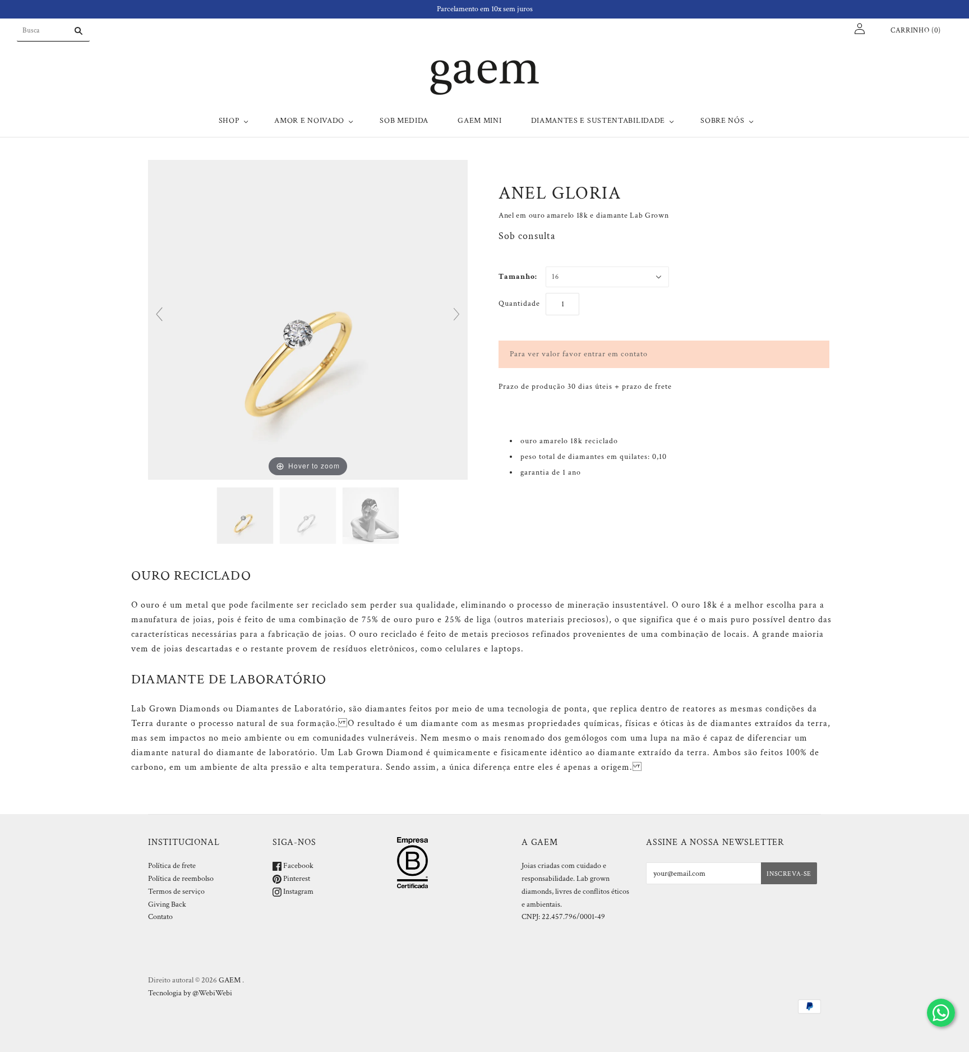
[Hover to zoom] (308, 319)
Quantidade (519, 303)
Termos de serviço (176, 891)
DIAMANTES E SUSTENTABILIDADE (598, 121)
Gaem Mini (479, 121)
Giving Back (167, 904)
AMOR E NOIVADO (309, 121)
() (915, 30)
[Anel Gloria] (245, 516)
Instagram (297, 891)
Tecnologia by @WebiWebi (190, 993)
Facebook (297, 866)
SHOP (229, 121)
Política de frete (172, 866)
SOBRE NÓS (722, 121)
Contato (160, 917)
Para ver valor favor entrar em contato (579, 354)
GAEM (230, 980)
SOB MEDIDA (404, 121)
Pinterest (296, 879)
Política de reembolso (181, 879)
